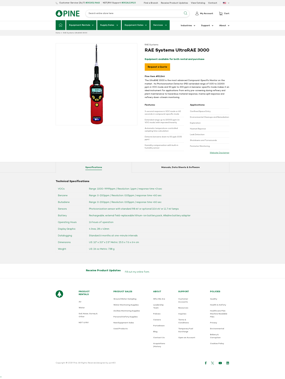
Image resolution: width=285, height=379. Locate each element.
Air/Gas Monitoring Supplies (126, 311)
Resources (183, 308)
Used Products (120, 328)
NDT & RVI (84, 322)
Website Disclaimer (219, 152)
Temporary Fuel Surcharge (185, 330)
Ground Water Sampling (124, 299)
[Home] (60, 25)
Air (80, 302)
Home (58, 33)
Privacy (213, 322)
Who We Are (159, 299)
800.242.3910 (129, 2)
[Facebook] (206, 362)
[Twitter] (212, 362)
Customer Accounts (183, 300)
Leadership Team (158, 306)
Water (82, 307)
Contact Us (159, 337)
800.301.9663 (93, 2)
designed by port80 (106, 363)
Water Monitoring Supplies (126, 305)
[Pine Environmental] (68, 13)
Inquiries (182, 314)
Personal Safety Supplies (125, 317)
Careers (157, 320)
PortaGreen (159, 325)
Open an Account (186, 337)
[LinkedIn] (227, 362)
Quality (213, 299)
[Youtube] (220, 362)
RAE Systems (151, 44)
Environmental (217, 328)
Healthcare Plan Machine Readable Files (218, 314)
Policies (156, 314)
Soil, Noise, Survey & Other (88, 315)
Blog (155, 331)
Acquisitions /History (159, 345)
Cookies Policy (217, 343)
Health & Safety (218, 305)
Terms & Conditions (183, 321)
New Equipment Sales (123, 322)
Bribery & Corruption (215, 336)
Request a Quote (157, 67)
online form (143, 272)
